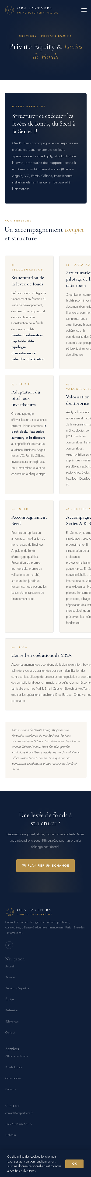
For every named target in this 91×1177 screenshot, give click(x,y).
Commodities (13, 1078)
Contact (10, 1032)
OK (74, 1164)
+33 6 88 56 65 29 (18, 1124)
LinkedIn (10, 1135)
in (9, 945)
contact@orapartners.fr (19, 1113)
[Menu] (84, 10)
